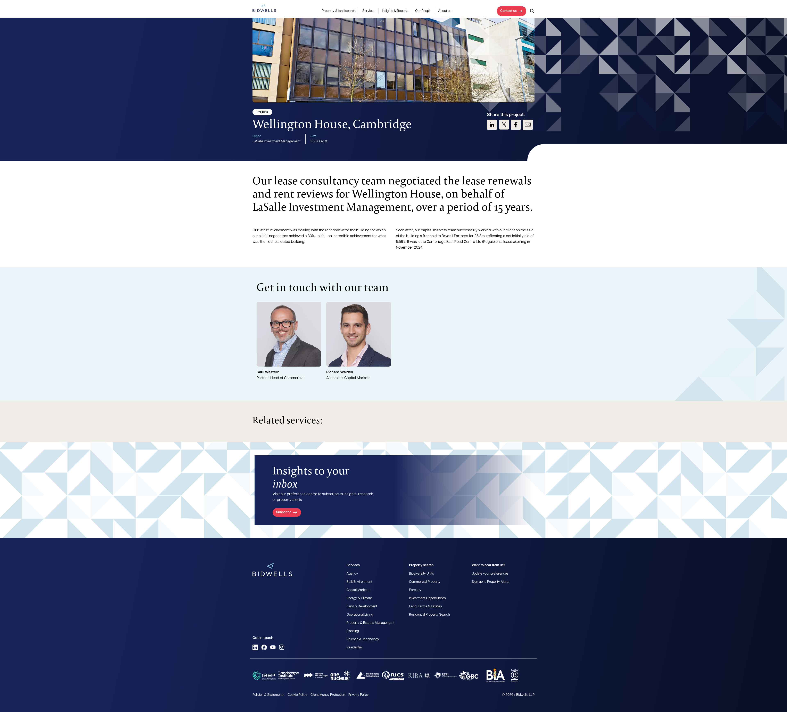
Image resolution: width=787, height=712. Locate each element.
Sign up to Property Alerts (490, 582)
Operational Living (360, 614)
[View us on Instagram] (281, 647)
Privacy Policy (358, 695)
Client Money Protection (327, 695)
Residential (354, 647)
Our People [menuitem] (423, 11)
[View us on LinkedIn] (492, 125)
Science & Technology (363, 639)
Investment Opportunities (427, 598)
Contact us (508, 11)
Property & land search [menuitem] (339, 11)
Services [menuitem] (368, 11)
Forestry (415, 590)
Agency (352, 573)
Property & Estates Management (370, 623)
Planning (353, 631)
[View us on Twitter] (504, 125)
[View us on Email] (528, 125)
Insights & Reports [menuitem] (395, 11)
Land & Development (362, 606)
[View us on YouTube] (273, 647)
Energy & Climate (359, 598)
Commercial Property (424, 582)
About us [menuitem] (444, 11)
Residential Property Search (429, 614)
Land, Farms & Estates (425, 606)
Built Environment (359, 582)
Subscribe (283, 512)
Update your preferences (490, 573)
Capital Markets (358, 590)
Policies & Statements (268, 695)
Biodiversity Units (421, 573)
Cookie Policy (297, 695)
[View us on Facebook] (516, 125)
